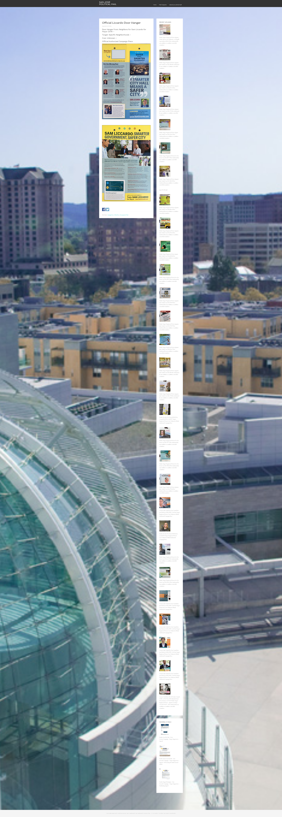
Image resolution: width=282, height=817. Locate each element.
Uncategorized (123, 215)
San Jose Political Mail (107, 3)
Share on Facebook (103, 209)
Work (127, 215)
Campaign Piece (110, 215)
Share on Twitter (107, 209)
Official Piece (116, 215)
